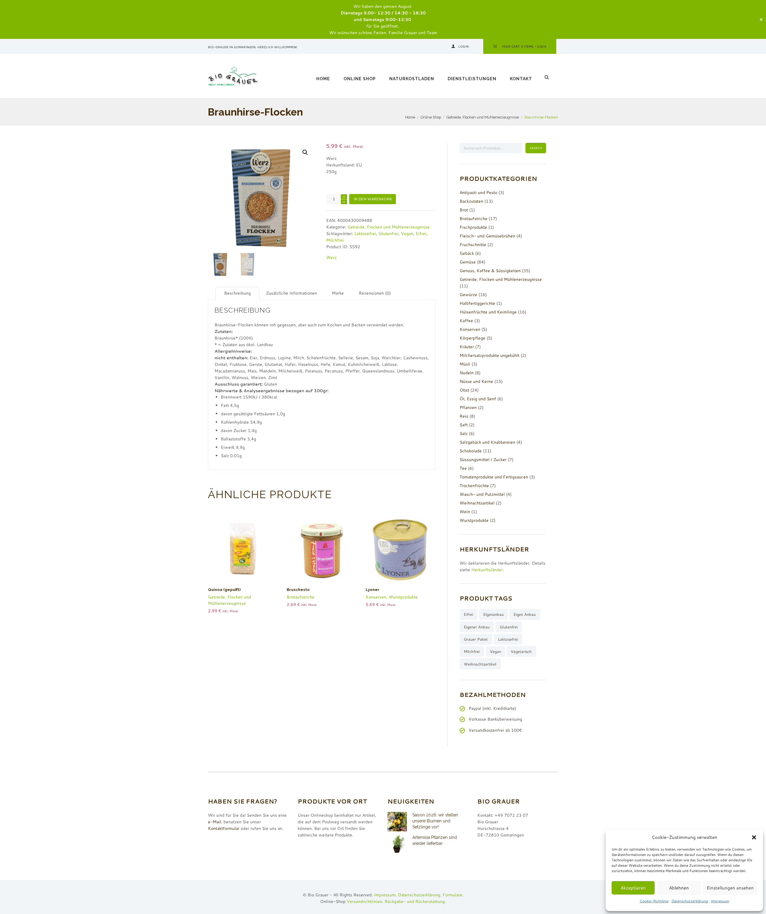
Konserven (376, 597)
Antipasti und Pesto (478, 192)
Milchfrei (335, 240)
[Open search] (547, 77)
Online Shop (360, 78)
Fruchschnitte (473, 245)
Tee (463, 468)
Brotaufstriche (300, 597)
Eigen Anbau (524, 614)
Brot (464, 210)
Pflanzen (468, 407)
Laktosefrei (365, 234)
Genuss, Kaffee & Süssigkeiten (490, 271)
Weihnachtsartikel (477, 503)
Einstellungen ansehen (730, 888)
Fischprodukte (473, 227)
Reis (464, 416)
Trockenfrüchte (474, 486)
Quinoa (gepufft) (224, 589)
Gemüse (468, 262)
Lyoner (372, 589)
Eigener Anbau (477, 627)
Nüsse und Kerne (476, 381)
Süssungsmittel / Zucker (483, 460)
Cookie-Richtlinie (654, 901)
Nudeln (467, 373)
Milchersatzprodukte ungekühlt (489, 355)
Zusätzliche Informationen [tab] (291, 293)
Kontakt (521, 78)
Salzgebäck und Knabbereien (487, 442)
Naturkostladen (411, 78)
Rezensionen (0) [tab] (375, 293)
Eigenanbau (493, 614)
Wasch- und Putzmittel (482, 494)
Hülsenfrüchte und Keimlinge (488, 312)
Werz (331, 257)
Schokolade (471, 451)
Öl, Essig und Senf (478, 399)
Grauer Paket (476, 639)
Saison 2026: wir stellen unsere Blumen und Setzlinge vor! (435, 821)
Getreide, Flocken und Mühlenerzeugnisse (482, 117)
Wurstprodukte (403, 597)
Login (463, 46)
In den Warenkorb (372, 198)
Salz (464, 433)
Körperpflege (472, 338)
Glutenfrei (389, 234)
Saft (464, 425)
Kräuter (467, 347)
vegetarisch (521, 651)
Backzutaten (471, 201)
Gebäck (467, 253)
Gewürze (468, 295)
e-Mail (214, 822)
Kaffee (466, 321)
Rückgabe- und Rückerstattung (414, 901)
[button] (754, 837)
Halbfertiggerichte (477, 303)
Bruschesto (298, 589)
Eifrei (421, 234)
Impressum (720, 901)
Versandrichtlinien (364, 901)
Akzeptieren (633, 888)
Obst (464, 390)
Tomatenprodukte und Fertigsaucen (494, 477)
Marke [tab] (338, 293)
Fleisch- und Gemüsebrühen (487, 236)
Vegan (407, 234)
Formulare (452, 895)
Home (323, 78)
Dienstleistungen (472, 78)
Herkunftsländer (487, 570)
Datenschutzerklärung (689, 901)
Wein (465, 512)
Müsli (465, 364)
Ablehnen (679, 888)
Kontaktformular (223, 828)
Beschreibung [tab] (237, 293)
